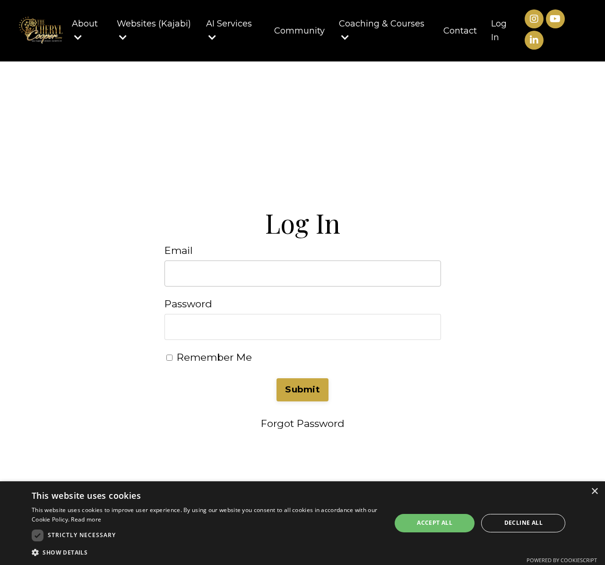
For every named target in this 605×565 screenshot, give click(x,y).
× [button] (594, 491)
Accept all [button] (434, 523)
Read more (86, 519)
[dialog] (302, 523)
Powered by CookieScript (562, 560)
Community (299, 31)
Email (178, 250)
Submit (302, 389)
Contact (460, 31)
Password (188, 304)
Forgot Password (303, 423)
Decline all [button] (523, 523)
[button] (206, 552)
